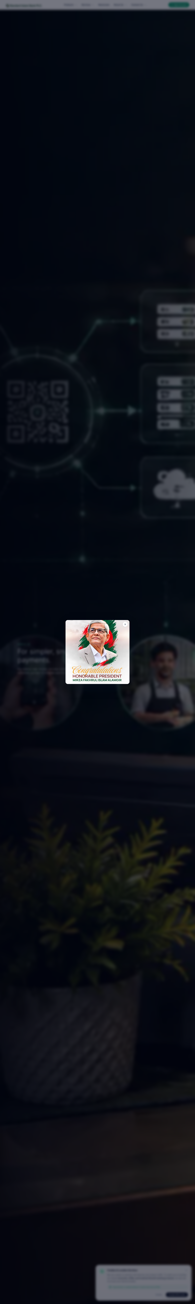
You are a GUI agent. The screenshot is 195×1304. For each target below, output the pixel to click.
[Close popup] (125, 624)
